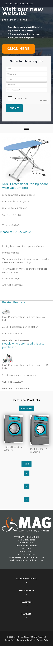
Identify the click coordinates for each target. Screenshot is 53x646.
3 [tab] (26, 499)
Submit (14, 108)
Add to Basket (22, 340)
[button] (26, 128)
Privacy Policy (43, 640)
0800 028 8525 (27, 4)
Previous (26, 408)
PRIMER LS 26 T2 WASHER (13, 448)
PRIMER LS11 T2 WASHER (39, 451)
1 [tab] (26, 473)
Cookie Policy (9, 640)
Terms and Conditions (26, 640)
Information (26, 590)
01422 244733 (11, 4)
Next (26, 464)
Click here (18, 49)
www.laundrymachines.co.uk (29, 560)
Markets (26, 602)
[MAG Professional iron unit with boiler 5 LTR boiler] (26, 358)
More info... (7, 340)
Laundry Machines (26, 579)
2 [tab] (26, 486)
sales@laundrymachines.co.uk (29, 557)
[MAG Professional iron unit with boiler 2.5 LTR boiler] (26, 311)
